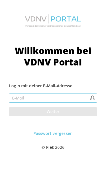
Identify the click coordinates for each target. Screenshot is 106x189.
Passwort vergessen (53, 133)
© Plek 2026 (53, 147)
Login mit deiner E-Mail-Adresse (40, 85)
